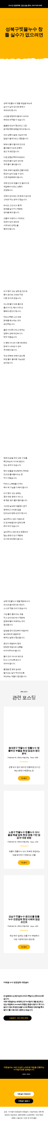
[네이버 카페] (28, 2)
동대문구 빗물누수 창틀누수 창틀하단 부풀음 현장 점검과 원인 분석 (24, 751)
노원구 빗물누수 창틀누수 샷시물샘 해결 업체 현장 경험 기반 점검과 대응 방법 (24, 835)
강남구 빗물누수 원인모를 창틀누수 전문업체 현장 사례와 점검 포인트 (24, 919)
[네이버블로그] (20, 2)
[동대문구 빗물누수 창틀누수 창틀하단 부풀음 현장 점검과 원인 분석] (24, 712)
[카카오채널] (24, 2)
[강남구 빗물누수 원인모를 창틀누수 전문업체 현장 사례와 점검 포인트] (24, 881)
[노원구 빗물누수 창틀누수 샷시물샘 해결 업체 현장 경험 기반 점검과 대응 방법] (24, 796)
